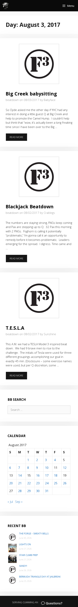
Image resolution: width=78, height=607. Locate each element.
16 (38, 475)
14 (20, 475)
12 (64, 468)
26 (64, 483)
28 (20, 491)
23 (38, 483)
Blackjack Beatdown (30, 206)
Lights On (25, 544)
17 (46, 475)
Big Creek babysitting (31, 93)
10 (46, 468)
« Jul (10, 502)
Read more (18, 138)
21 (20, 483)
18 (55, 475)
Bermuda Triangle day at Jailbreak (40, 576)
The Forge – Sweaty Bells (33, 533)
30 (38, 491)
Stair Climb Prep (28, 555)
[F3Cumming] (5, 5)
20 (11, 483)
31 (46, 491)
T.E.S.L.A (15, 328)
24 (46, 483)
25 (55, 483)
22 (29, 483)
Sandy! (23, 565)
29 (29, 491)
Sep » (19, 502)
